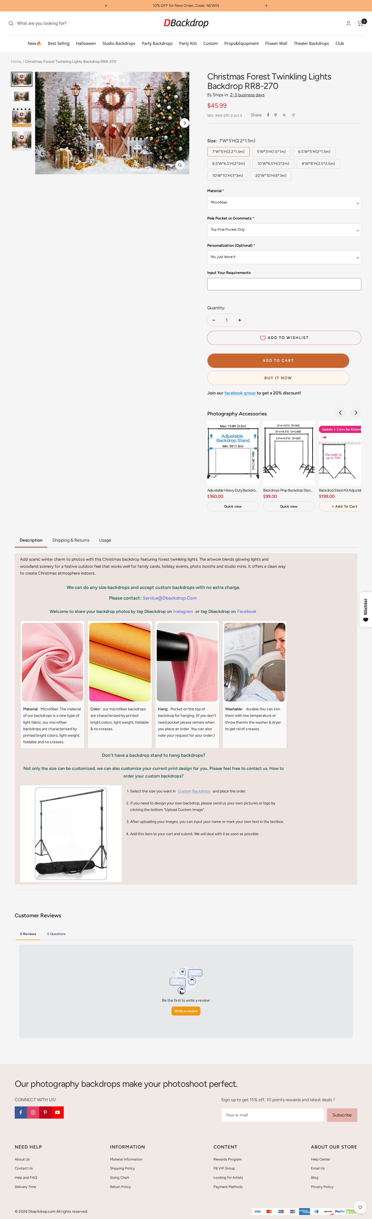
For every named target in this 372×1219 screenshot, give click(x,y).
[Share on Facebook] (268, 115)
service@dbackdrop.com (170, 598)
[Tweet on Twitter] (284, 115)
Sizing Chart (119, 1177)
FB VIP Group (224, 1168)
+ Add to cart (345, 506)
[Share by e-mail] (293, 115)
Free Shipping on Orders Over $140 (186, 5)
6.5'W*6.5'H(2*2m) (228, 163)
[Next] (184, 123)
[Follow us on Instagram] (33, 1112)
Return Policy (120, 1187)
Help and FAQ (26, 1177)
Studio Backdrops (118, 43)
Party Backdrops (157, 43)
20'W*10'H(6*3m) (270, 175)
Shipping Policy (122, 1168)
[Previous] (340, 412)
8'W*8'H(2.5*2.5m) (318, 163)
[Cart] (360, 23)
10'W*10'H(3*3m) (227, 175)
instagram (183, 611)
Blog (314, 1177)
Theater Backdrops (311, 43)
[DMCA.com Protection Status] (351, 1211)
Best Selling (58, 43)
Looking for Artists (228, 1177)
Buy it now (278, 378)
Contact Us (24, 1168)
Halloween (86, 43)
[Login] (348, 23)
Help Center (320, 1159)
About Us (22, 1159)
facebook (246, 611)
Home (16, 61)
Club (340, 43)
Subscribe (342, 1115)
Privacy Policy (322, 1187)
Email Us (318, 1168)
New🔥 (34, 43)
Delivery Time (25, 1187)
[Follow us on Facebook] (21, 1112)
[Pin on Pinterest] (275, 115)
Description (31, 540)
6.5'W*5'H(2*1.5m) (314, 151)
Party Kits (188, 43)
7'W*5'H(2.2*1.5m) (228, 151)
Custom (210, 43)
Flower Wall (276, 43)
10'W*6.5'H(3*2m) (273, 163)
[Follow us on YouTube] (57, 1112)
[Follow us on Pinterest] (45, 1112)
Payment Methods (228, 1187)
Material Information (126, 1159)
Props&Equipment (241, 43)
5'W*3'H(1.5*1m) (271, 151)
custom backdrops (194, 791)
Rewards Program (228, 1159)
